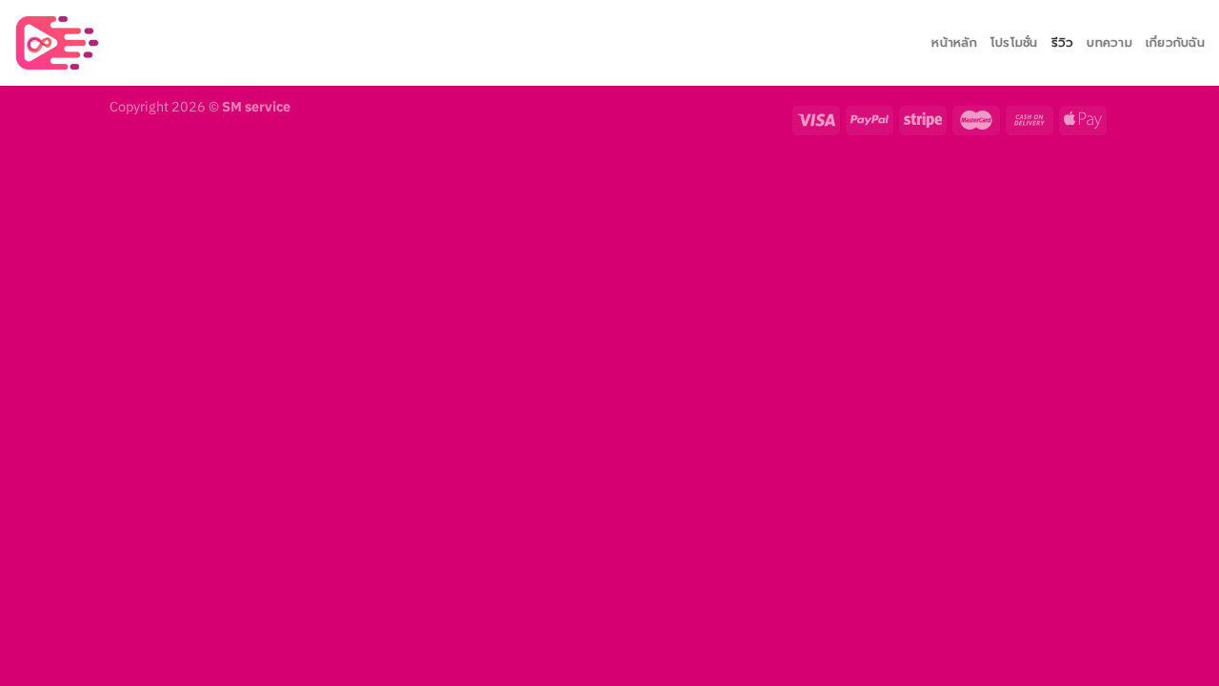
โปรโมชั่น (1014, 42)
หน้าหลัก (954, 42)
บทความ (1109, 42)
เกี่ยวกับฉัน (1175, 42)
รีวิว (1062, 42)
